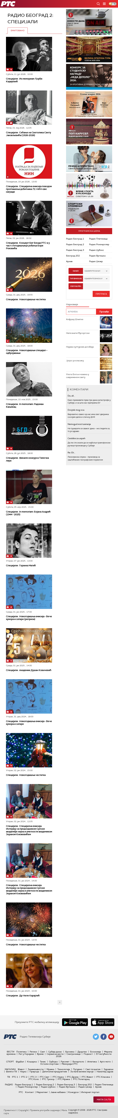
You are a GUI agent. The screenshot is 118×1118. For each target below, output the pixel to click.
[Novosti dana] (89, 22)
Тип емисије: (76, 279)
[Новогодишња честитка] (29, 274)
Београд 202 (73, 255)
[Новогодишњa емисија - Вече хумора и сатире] (29, 696)
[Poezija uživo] (89, 104)
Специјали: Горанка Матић (21, 565)
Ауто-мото (105, 1061)
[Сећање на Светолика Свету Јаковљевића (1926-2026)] (29, 107)
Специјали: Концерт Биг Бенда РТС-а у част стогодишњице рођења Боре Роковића (28, 245)
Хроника (69, 1051)
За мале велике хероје (82, 1071)
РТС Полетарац (81, 1079)
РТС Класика (103, 1077)
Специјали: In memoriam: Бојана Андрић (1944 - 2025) (28, 513)
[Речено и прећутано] (89, 159)
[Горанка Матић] (29, 540)
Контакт (29, 1092)
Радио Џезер (96, 261)
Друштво (82, 1051)
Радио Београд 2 (75, 244)
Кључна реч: (75, 286)
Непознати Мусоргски (77, 333)
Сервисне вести (55, 1054)
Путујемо (77, 1069)
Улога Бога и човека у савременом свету (77, 376)
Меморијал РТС (70, 1064)
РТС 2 (24, 1077)
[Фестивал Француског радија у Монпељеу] (89, 49)
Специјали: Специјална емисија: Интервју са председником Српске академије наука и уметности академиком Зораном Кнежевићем (29, 830)
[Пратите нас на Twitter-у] (96, 1037)
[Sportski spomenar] (89, 214)
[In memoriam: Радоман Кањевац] (29, 379)
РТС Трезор (48, 1079)
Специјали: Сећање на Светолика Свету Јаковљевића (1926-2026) (28, 134)
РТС (21, 1092)
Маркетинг (42, 1092)
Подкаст (88, 1054)
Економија (95, 1051)
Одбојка (53, 1061)
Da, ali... (71, 395)
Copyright (23, 1110)
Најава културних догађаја (80, 346)
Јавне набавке (58, 1092)
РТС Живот (87, 1077)
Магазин (10, 1069)
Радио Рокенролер (99, 244)
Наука (23, 1071)
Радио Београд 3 (75, 250)
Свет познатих (92, 1069)
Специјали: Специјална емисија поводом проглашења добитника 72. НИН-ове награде (29, 189)
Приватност (10, 1110)
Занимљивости (35, 1069)
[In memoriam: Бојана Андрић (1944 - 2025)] (29, 487)
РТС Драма (73, 1077)
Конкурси (73, 1092)
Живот (21, 1069)
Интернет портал (90, 1092)
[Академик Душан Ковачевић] (29, 645)
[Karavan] (89, 131)
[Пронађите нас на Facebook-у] (103, 1037)
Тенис (43, 1061)
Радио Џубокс (96, 250)
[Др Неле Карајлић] (29, 971)
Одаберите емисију (93, 279)
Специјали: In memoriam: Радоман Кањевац (25, 405)
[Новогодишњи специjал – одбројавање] (29, 325)
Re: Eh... (71, 452)
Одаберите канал (92, 271)
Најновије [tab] (72, 304)
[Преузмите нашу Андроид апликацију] (75, 1022)
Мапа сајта (104, 1099)
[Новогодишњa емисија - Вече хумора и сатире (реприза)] (29, 592)
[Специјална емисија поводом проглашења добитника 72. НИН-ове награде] (29, 161)
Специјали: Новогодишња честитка (26, 299)
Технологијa (63, 1069)
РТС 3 (33, 1077)
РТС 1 (15, 1077)
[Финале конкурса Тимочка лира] (29, 433)
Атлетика (92, 1061)
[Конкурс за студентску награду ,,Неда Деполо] (89, 77)
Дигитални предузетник (54, 1071)
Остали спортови (49, 1064)
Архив (69, 261)
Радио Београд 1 (75, 238)
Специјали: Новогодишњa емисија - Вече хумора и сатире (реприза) (29, 618)
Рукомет (65, 1061)
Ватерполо (78, 1061)
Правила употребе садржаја (45, 1110)
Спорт (10, 1061)
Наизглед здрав (105, 1071)
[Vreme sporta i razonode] (89, 186)
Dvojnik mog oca (76, 410)
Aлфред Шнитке (74, 319)
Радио (9, 1084)
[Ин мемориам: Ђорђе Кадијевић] (29, 54)
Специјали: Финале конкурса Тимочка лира (27, 459)
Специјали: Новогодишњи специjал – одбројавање (26, 352)
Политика (21, 1051)
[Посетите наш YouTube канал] (111, 1037)
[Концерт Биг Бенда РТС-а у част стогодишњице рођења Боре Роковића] (29, 218)
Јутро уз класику (75, 360)
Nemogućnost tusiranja (79, 424)
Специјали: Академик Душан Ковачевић (28, 670)
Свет (42, 1051)
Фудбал (20, 1061)
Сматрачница (74, 1054)
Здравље (108, 1069)
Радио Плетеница (98, 238)
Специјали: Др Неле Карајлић (23, 995)
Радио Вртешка (97, 255)
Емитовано (17, 30)
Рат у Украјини (26, 1054)
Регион (33, 1051)
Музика (50, 1069)
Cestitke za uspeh (76, 438)
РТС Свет (44, 1077)
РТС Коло (34, 1079)
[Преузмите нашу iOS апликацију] (102, 1022)
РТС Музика (64, 1079)
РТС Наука (58, 1077)
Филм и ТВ (11, 1071)
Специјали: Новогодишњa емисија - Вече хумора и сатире (29, 723)
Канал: (76, 271)
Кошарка (32, 1061)
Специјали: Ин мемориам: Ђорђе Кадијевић (24, 80)
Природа (34, 1071)
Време (40, 1054)
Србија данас (55, 1051)
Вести (10, 1051)
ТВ (8, 1077)
